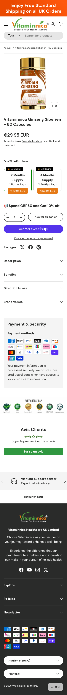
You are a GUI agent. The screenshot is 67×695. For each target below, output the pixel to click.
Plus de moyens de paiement (33, 238)
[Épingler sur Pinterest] (39, 247)
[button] (61, 24)
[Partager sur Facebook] (30, 247)
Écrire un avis (33, 451)
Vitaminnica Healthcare (24, 685)
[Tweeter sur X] (22, 247)
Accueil (8, 48)
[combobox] (33, 36)
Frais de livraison (32, 141)
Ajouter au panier (46, 217)
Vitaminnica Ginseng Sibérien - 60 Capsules (38, 48)
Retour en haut (33, 496)
